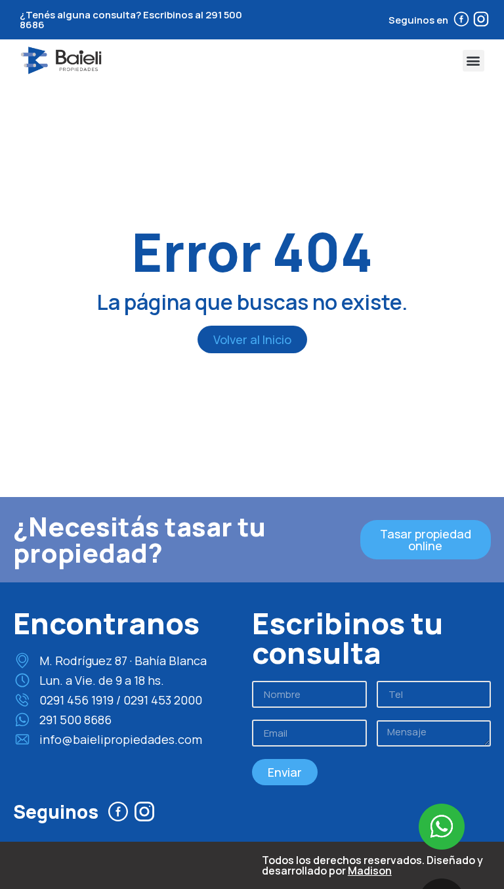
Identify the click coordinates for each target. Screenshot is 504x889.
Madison (370, 870)
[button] (473, 61)
